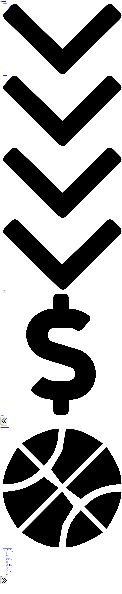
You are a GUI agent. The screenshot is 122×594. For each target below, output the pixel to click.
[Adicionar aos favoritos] (7, 550)
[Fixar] (6, 550)
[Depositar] (61, 414)
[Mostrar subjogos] (6, 554)
